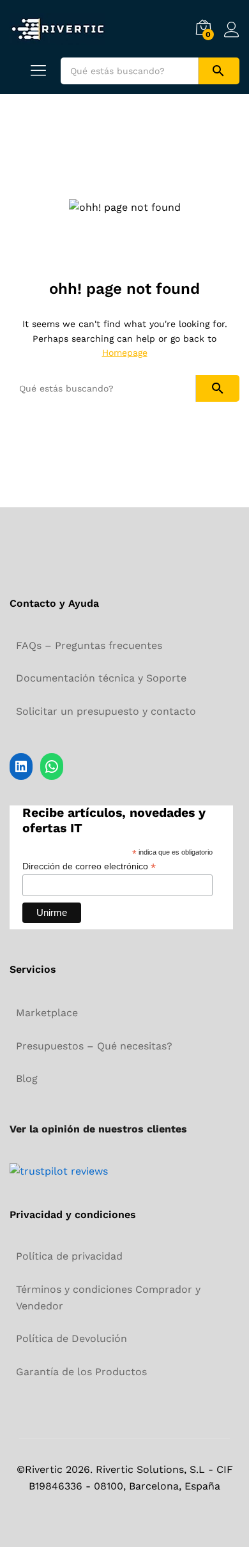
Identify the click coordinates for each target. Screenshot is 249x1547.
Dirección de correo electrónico (89, 866)
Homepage (124, 352)
